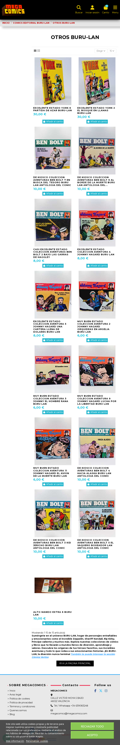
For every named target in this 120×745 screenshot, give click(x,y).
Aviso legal (15, 694)
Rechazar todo (92, 726)
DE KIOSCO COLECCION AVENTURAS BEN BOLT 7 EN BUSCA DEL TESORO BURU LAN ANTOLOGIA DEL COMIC (52, 181)
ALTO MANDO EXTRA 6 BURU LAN (52, 613)
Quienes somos (18, 710)
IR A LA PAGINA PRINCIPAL (75, 663)
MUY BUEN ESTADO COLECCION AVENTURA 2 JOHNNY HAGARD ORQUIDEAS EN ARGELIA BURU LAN (93, 326)
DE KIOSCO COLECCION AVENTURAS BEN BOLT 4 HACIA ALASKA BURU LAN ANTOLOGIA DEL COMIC (94, 472)
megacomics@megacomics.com (69, 713)
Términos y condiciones (22, 706)
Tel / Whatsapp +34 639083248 (71, 705)
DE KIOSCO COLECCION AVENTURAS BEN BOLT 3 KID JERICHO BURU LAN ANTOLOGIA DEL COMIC (52, 544)
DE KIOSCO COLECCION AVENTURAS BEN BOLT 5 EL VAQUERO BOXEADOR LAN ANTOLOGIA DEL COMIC (95, 544)
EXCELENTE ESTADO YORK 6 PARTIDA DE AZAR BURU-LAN (52, 109)
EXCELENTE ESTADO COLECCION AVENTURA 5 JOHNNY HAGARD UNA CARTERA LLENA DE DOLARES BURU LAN (49, 326)
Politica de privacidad (21, 702)
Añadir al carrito (54, 121)
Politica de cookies (20, 698)
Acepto (92, 735)
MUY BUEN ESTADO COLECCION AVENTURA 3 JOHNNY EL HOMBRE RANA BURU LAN (50, 400)
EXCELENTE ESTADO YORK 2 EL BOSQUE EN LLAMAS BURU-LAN (96, 110)
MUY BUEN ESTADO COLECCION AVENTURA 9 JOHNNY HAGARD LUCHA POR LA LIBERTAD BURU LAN (96, 400)
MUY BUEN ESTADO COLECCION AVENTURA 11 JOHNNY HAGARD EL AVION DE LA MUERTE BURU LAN (51, 472)
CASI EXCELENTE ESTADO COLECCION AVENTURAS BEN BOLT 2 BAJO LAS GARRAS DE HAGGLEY (52, 253)
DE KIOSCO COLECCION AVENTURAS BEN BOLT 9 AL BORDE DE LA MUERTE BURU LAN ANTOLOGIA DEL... (96, 181)
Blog (12, 714)
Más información (15, 740)
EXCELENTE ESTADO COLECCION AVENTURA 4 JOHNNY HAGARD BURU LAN (95, 252)
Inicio (12, 690)
